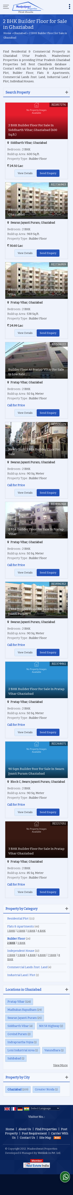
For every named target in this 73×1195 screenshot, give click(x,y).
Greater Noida (44, 1089)
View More (60, 1065)
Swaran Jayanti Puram (22, 1018)
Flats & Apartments (20, 926)
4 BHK (42, 930)
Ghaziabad (20, 33)
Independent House (20, 951)
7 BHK (52, 955)
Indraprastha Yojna (20, 1042)
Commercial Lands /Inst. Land (27, 967)
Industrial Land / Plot (21, 975)
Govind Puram (17, 1034)
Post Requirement (34, 1133)
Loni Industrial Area (21, 1050)
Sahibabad (14, 1058)
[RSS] (57, 1137)
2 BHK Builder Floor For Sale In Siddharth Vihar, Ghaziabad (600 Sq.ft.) (32, 129)
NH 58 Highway (49, 1026)
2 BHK (21, 930)
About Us (24, 1129)
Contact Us (27, 1137)
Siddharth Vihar (18, 1026)
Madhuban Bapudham (22, 1010)
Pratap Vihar (16, 1001)
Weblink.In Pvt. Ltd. (49, 1152)
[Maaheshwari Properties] (28, 7)
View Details (25, 173)
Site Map (45, 1137)
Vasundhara (52, 1050)
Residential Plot (18, 918)
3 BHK (31, 930)
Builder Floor (16, 938)
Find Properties (46, 1129)
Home (7, 33)
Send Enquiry (48, 173)
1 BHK (11, 930)
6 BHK (42, 955)
